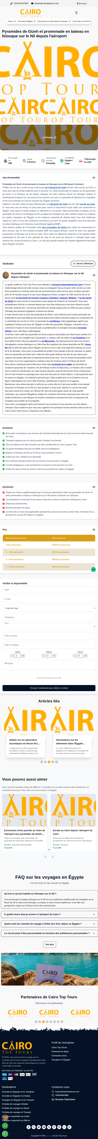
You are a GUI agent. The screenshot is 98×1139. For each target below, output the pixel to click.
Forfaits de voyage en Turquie (16, 1112)
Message (9, 663)
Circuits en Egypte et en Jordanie (18, 1092)
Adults (17, 652)
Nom (7, 590)
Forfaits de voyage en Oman (15, 1108)
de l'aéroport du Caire (55, 187)
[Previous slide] (45, 856)
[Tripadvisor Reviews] (93, 569)
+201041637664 (20, 3)
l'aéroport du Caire (58, 204)
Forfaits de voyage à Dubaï (15, 1104)
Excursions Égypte (25, 21)
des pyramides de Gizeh (54, 227)
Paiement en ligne (60, 1051)
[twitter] (39, 1127)
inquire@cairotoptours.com (46, 3)
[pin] (54, 1127)
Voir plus (49, 944)
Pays (7, 623)
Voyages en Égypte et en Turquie (18, 1100)
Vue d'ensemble (11, 177)
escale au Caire (87, 204)
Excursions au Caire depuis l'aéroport (53, 21)
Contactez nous (59, 1056)
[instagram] (34, 1127)
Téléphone (9, 617)
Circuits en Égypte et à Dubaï (16, 1096)
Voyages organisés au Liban (16, 1116)
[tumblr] (49, 1127)
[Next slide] (52, 856)
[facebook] (29, 1127)
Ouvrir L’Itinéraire (84, 263)
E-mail (7, 599)
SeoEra (49, 1136)
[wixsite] (64, 1127)
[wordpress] (59, 1127)
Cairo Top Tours (59, 1047)
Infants (80, 652)
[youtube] (44, 1127)
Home (10, 21)
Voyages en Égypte (61, 1060)
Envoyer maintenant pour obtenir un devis (49, 688)
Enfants (49, 652)
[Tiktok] (69, 1127)
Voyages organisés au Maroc (16, 1120)
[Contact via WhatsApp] (5, 1126)
